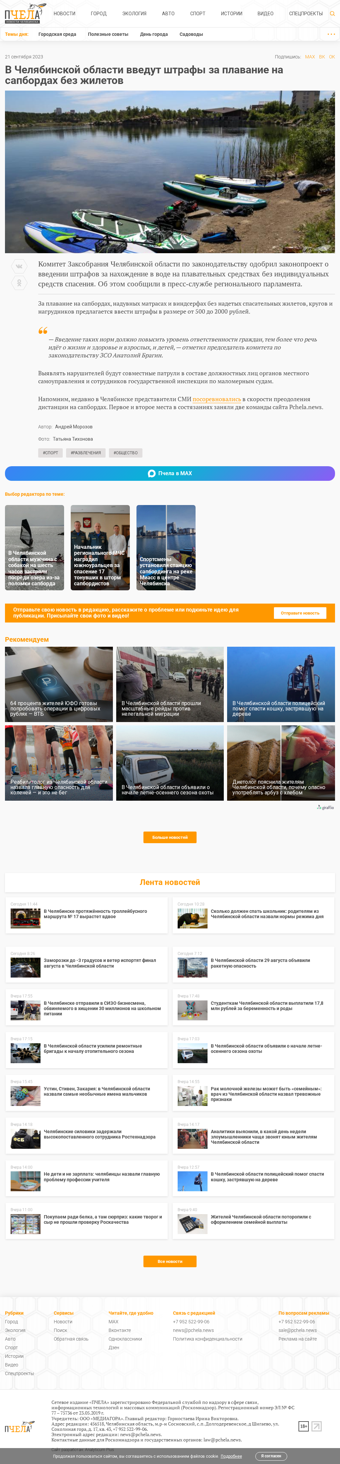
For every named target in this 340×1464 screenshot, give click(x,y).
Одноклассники (125, 1339)
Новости (64, 13)
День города (154, 34)
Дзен (114, 1347)
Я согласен (271, 1456)
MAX (310, 56)
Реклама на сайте (298, 1339)
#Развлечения (86, 453)
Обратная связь (71, 1339)
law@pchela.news (222, 1439)
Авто (168, 13)
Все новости (170, 1261)
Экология (134, 13)
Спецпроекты (306, 13)
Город (99, 13)
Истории (231, 13)
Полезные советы (108, 34)
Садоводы (191, 34)
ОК (332, 56)
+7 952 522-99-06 (191, 1321)
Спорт (198, 13)
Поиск (60, 1330)
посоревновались (217, 399)
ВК (322, 56)
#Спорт (50, 453)
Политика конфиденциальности (207, 1339)
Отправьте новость (300, 613)
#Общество (126, 453)
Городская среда (57, 34)
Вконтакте (120, 1330)
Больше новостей (170, 837)
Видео (266, 13)
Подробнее (231, 1456)
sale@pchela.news (298, 1330)
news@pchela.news (193, 1330)
